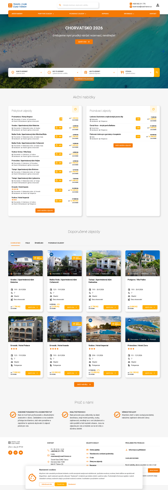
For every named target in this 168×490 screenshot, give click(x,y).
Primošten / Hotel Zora (138, 345)
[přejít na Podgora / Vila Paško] (142, 263)
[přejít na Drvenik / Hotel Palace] (25, 329)
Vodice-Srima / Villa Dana (21, 152)
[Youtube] (21, 453)
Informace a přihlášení (137, 450)
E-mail (53, 454)
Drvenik (38, 339)
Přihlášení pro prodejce (134, 443)
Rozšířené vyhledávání (84, 79)
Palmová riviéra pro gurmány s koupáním (105, 134)
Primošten (153, 339)
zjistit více (84, 42)
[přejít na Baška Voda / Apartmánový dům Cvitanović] (64, 263)
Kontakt (50, 443)
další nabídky (84, 384)
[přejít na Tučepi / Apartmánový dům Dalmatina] (103, 263)
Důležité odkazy (92, 443)
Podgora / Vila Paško (137, 280)
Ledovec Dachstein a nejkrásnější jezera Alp (106, 117)
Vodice (114, 339)
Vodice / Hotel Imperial (20, 198)
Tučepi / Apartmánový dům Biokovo (25, 169)
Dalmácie (105, 339)
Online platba (95, 450)
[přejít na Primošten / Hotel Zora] (142, 329)
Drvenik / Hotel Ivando (20, 187)
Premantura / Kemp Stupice (22, 117)
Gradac (38, 274)
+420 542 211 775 (137, 4)
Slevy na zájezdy (96, 461)
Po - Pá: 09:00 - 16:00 (57, 449)
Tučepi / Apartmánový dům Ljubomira (26, 178)
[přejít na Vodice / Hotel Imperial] (103, 329)
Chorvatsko (17, 274)
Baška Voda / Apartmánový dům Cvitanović (28, 143)
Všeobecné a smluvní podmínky (101, 454)
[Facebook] (10, 453)
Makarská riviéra (28, 274)
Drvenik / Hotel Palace (20, 345)
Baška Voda (76, 274)
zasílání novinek (132, 458)
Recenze (93, 465)
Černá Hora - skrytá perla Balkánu (102, 125)
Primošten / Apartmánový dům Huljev (26, 161)
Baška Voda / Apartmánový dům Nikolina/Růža (29, 134)
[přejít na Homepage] (17, 5)
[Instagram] (15, 453)
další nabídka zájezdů (45, 210)
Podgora (154, 274)
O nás (92, 458)
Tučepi (116, 274)
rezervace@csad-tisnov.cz (141, 7)
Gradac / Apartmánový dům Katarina (25, 125)
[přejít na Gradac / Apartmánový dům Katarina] (25, 263)
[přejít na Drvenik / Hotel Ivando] (64, 329)
